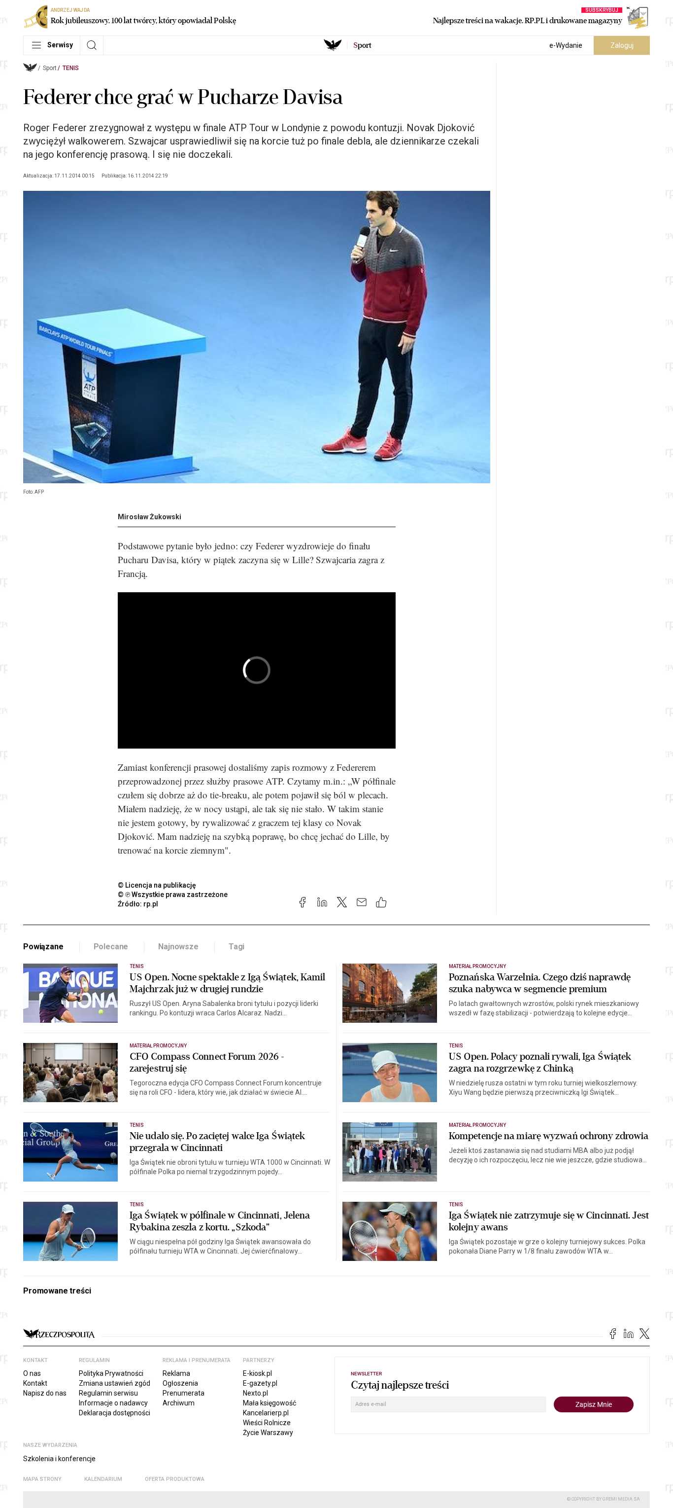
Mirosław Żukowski (149, 517)
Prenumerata (183, 1393)
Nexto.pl (255, 1393)
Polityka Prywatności (111, 1373)
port (362, 45)
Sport (50, 68)
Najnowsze (178, 946)
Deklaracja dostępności (114, 1413)
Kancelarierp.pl (266, 1413)
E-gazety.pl (260, 1383)
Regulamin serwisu (108, 1393)
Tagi (236, 946)
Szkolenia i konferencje (59, 1459)
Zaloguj (622, 45)
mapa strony (42, 1479)
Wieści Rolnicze (267, 1423)
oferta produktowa (174, 1479)
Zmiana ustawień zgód (114, 1383)
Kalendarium (103, 1479)
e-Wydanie (565, 45)
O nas (32, 1373)
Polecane (111, 946)
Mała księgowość (269, 1403)
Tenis (71, 68)
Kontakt (35, 1383)
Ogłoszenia (180, 1383)
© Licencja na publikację (157, 885)
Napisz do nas (45, 1393)
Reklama (176, 1373)
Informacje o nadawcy (113, 1403)
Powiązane (43, 946)
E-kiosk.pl (257, 1373)
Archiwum (179, 1403)
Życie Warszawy (268, 1432)
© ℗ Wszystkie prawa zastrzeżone (173, 894)
